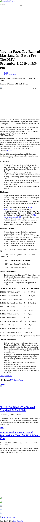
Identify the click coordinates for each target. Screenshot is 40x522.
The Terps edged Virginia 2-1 (20, 216)
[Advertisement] (20, 27)
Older (2, 428)
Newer (2, 384)
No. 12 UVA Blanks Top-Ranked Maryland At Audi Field (17, 409)
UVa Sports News (10, 75)
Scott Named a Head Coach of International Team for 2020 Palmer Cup (20, 435)
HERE (9, 150)
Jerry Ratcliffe (18, 521)
